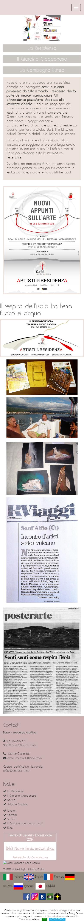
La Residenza (42, 48)
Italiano (18, 876)
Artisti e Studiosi (17, 804)
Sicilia (10, 819)
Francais (58, 876)
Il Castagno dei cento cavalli (24, 823)
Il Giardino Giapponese (42, 59)
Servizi (11, 800)
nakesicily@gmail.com (29, 758)
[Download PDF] (42, 240)
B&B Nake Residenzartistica (30, 848)
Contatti (11, 814)
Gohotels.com (39, 857)
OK (44, 919)
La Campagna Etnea (42, 70)
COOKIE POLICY (57, 919)
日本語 (50, 886)
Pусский (28, 886)
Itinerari (11, 810)
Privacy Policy (36, 869)
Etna (9, 827)
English (38, 876)
